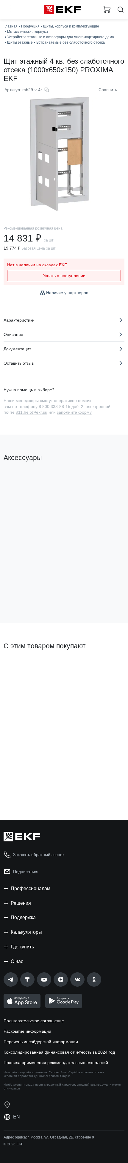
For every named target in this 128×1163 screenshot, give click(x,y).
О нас (17, 961)
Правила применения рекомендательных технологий (56, 1062)
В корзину (26, 594)
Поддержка (23, 917)
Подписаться (25, 871)
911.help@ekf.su (31, 412)
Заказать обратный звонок (38, 854)
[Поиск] (120, 9)
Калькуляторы (26, 932)
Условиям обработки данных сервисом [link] (31, 1076)
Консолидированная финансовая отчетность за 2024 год (59, 1052)
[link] (11, 979)
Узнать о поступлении (64, 275)
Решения (21, 903)
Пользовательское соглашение (34, 1020)
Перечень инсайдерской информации (41, 1041)
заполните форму (74, 412)
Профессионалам (30, 888)
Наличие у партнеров (67, 292)
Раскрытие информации (27, 1031)
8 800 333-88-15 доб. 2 (61, 406)
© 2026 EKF (13, 1144)
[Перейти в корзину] (107, 9)
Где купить (22, 946)
